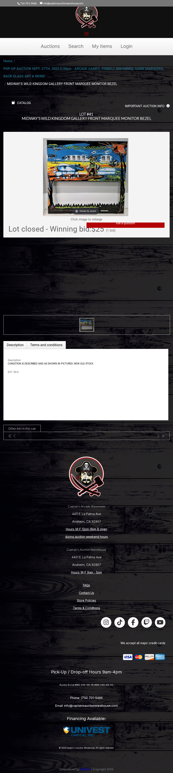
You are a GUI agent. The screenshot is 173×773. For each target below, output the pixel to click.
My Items (102, 46)
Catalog (24, 103)
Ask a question (125, 223)
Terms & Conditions (86, 608)
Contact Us (86, 593)
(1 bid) (111, 230)
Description (15, 345)
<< (10, 436)
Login (126, 46)
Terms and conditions (46, 345)
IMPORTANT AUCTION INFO (144, 106)
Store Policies (86, 600)
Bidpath (85, 769)
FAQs (86, 585)
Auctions (50, 46)
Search (76, 46)
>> (163, 436)
